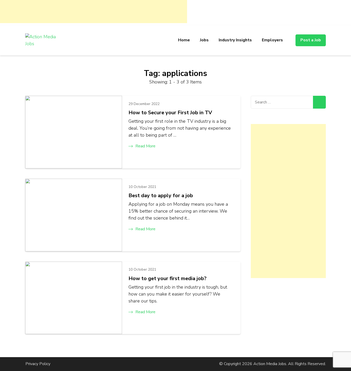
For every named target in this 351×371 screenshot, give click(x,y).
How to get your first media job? (167, 278)
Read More (145, 146)
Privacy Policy (37, 364)
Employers (272, 40)
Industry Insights (235, 40)
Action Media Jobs (269, 364)
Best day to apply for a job (160, 195)
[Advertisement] (93, 11)
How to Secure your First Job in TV (170, 112)
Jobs (204, 40)
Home (184, 40)
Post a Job (310, 40)
